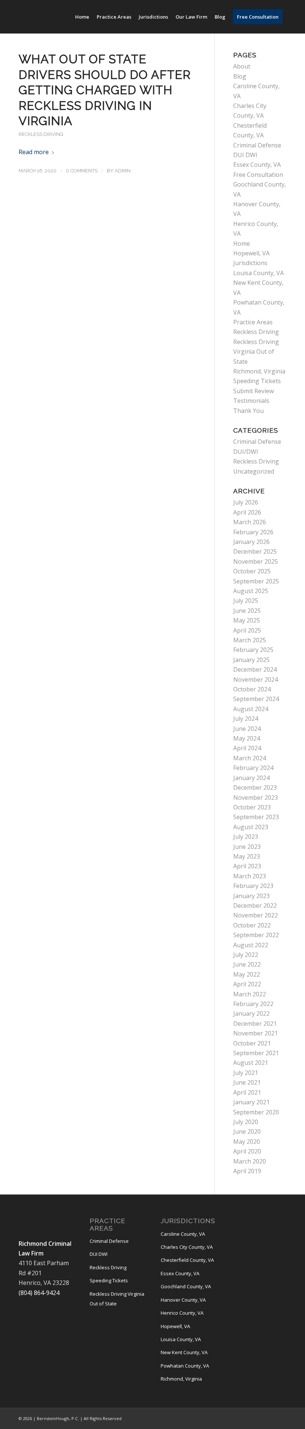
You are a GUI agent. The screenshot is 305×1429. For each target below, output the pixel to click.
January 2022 (251, 1013)
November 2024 (255, 679)
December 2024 (255, 669)
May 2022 (246, 974)
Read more (34, 152)
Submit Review (253, 391)
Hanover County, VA (183, 1299)
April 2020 (247, 1151)
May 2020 (246, 1141)
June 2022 (247, 964)
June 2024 (247, 729)
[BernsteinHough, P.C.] (69, 17)
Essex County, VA (257, 164)
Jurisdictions (250, 263)
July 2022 (245, 955)
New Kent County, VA (184, 1352)
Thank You (248, 411)
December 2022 (255, 905)
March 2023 (249, 876)
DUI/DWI (245, 452)
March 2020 (249, 1161)
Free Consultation (258, 175)
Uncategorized (253, 471)
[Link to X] (269, 1417)
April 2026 (247, 512)
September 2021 (256, 1053)
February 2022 (253, 1004)
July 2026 (245, 502)
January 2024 (251, 778)
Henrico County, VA (182, 1312)
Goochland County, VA (186, 1286)
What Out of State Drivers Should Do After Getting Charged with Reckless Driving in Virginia (105, 90)
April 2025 (247, 630)
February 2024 (253, 768)
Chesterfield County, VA (187, 1260)
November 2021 (255, 1033)
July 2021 (245, 1073)
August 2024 (250, 709)
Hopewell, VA (251, 253)
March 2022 (249, 994)
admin (123, 171)
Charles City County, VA (187, 1247)
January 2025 (251, 660)
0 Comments (81, 171)
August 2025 (250, 591)
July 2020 (245, 1122)
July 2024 (245, 718)
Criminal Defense (257, 145)
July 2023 (245, 837)
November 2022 (255, 915)
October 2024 (252, 689)
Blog (239, 76)
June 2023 (247, 847)
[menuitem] (82, 17)
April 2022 (247, 984)
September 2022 (256, 935)
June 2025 (247, 611)
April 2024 (247, 748)
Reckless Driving (41, 134)
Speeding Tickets (257, 381)
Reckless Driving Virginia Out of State (256, 352)
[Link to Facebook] (247, 1417)
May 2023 (246, 856)
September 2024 (256, 699)
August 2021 (250, 1063)
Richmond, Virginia (259, 371)
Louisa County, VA (258, 273)
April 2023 (247, 866)
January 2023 (251, 896)
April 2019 (247, 1171)
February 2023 (253, 886)
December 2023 (255, 787)
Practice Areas (253, 322)
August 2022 (250, 945)
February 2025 (253, 650)
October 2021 (252, 1043)
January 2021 (251, 1102)
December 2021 (255, 1023)
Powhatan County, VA (185, 1365)
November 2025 (255, 561)
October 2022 (252, 925)
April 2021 (247, 1092)
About (241, 66)
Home (241, 243)
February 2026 (253, 532)
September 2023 (256, 817)
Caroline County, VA (183, 1234)
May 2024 (246, 738)
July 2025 (245, 600)
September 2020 (256, 1112)
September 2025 (256, 581)
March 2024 (249, 758)
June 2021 (247, 1082)
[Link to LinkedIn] (258, 1417)
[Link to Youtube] (280, 1417)
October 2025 (252, 571)
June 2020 (247, 1131)
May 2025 (246, 620)
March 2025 (249, 640)
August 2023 (250, 827)
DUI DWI (245, 155)
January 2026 (251, 542)
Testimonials (251, 401)
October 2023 (252, 807)
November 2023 (255, 797)
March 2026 (249, 522)
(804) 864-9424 (39, 1293)
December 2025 (255, 551)
